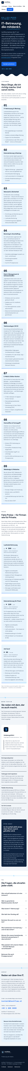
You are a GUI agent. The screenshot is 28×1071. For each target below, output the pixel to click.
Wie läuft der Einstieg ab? (10, 914)
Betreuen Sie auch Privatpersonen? (7, 955)
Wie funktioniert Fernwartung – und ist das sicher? (12, 929)
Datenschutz (17, 1066)
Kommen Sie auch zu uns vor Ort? (11, 921)
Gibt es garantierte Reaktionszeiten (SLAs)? (9, 902)
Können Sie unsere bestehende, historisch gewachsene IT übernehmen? (12, 937)
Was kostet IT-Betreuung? (10, 909)
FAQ (24, 6)
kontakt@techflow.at (11, 1001)
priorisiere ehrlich (6, 57)
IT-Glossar (3, 1066)
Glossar (4, 9)
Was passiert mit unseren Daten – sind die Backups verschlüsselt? (12, 946)
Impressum (10, 1066)
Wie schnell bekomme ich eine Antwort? (11, 894)
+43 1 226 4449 (6, 69)
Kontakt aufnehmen (9, 64)
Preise (10, 6)
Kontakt (10, 9)
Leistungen (4, 6)
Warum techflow (17, 6)
